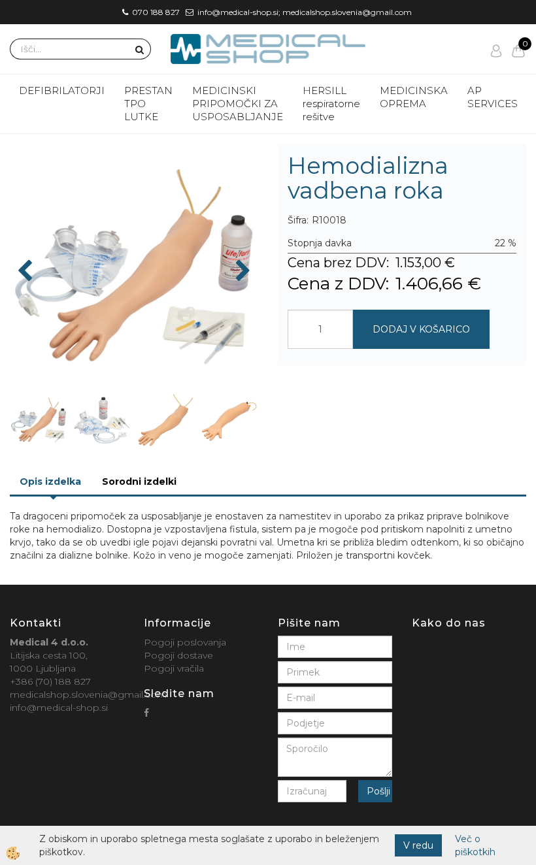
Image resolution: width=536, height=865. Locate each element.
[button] (241, 271)
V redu (418, 845)
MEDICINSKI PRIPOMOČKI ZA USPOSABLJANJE (237, 103)
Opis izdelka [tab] (50, 481)
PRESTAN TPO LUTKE (148, 103)
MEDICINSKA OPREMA (414, 97)
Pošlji (378, 791)
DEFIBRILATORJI (62, 90)
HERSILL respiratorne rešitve (331, 103)
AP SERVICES (492, 97)
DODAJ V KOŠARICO (421, 329)
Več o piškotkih (475, 845)
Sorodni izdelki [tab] (139, 481)
